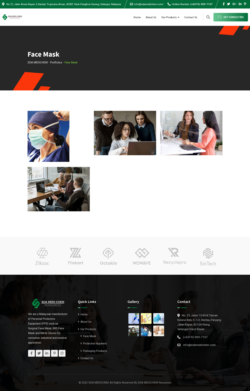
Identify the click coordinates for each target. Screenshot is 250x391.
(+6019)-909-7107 (201, 4)
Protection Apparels (95, 343)
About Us (151, 17)
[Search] (208, 17)
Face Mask (89, 336)
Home (137, 17)
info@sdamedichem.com (199, 345)
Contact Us (190, 17)
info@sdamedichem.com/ (149, 4)
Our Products (169, 17)
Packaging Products (95, 351)
